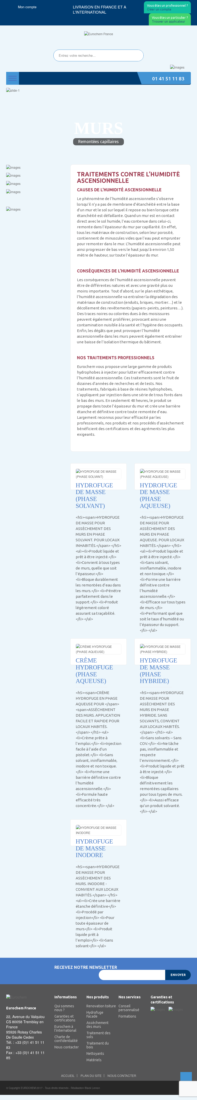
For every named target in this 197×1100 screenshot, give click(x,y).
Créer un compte (167, 7)
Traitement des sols (98, 1035)
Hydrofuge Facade (94, 1014)
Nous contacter (66, 1047)
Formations (127, 1016)
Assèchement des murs (97, 1025)
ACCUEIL (68, 1075)
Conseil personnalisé (129, 1008)
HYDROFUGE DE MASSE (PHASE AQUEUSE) (156, 495)
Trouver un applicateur (170, 19)
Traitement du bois (97, 1045)
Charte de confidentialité (66, 1039)
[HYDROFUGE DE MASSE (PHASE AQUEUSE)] (162, 474)
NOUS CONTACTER (121, 1075)
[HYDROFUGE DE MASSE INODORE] (98, 830)
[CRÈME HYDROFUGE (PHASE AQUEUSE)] (98, 649)
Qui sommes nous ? (64, 1008)
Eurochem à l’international (65, 1028)
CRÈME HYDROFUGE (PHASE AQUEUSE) (92, 670)
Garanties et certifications (64, 1018)
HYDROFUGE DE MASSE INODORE (92, 848)
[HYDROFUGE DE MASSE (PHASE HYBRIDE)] (162, 649)
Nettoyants (95, 1054)
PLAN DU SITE (91, 1075)
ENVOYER (178, 974)
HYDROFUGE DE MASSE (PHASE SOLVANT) (92, 495)
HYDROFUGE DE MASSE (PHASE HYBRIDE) (156, 670)
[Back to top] (186, 1078)
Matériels (94, 1060)
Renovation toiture (98, 1006)
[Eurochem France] (98, 34)
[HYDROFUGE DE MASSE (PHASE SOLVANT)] (98, 474)
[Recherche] (136, 55)
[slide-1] (98, 90)
